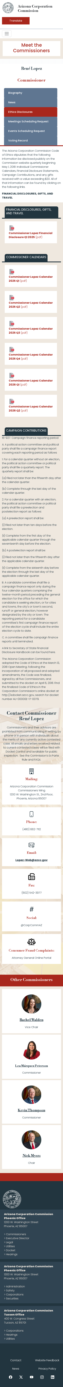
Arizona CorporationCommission (35, 8)
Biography (15, 93)
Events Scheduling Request (26, 131)
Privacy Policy (47, 1369)
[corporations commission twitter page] (21, 1377)
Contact (15, 1360)
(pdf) (30, 235)
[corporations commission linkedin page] (52, 1377)
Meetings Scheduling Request (28, 121)
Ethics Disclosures (20, 112)
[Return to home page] (8, 8)
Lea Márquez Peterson (31, 1066)
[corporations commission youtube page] (31, 1377)
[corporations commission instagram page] (42, 1377)
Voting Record (18, 140)
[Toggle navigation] (6, 33)
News (11, 102)
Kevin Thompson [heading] (31, 1110)
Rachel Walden (31, 1020)
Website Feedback (47, 1360)
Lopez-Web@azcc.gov (31, 860)
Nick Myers (32, 1156)
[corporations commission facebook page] (10, 1377)
